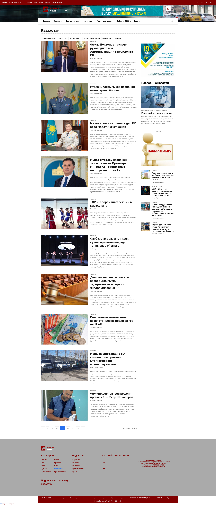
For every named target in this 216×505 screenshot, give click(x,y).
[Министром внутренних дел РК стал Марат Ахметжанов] (64, 135)
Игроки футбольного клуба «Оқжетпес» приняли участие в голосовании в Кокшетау (163, 228)
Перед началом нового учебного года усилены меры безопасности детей (162, 176)
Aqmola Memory (75, 38)
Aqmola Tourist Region (92, 38)
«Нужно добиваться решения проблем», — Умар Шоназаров (111, 395)
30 (78, 428)
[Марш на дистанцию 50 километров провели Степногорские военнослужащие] (64, 365)
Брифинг (118, 38)
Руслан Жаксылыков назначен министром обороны (112, 88)
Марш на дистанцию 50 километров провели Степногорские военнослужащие (107, 359)
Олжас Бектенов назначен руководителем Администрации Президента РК (111, 50)
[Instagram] (202, 2)
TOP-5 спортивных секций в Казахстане (111, 203)
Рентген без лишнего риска (156, 113)
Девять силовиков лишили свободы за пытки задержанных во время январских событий (109, 283)
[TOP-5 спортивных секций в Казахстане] (64, 214)
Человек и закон (157, 186)
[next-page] (83, 428)
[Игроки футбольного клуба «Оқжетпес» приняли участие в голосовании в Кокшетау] (145, 226)
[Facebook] (197, 2)
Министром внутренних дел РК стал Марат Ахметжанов (113, 125)
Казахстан (93, 41)
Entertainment (107, 38)
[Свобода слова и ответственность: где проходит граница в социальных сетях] (145, 190)
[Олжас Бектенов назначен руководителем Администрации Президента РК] (64, 56)
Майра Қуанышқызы (96, 249)
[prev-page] (43, 428)
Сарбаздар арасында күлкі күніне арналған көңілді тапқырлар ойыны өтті (109, 242)
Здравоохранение (147, 110)
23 (57, 428)
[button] (171, 21)
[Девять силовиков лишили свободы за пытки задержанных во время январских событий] (64, 289)
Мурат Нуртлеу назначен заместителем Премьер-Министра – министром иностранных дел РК (108, 165)
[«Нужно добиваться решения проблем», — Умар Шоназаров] (64, 405)
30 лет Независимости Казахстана (54, 38)
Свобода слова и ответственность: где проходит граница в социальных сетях (162, 192)
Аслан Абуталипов (96, 58)
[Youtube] (211, 2)
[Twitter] (206, 2)
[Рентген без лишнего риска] (158, 97)
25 (68, 428)
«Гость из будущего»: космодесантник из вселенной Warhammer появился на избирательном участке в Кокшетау (163, 210)
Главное (154, 170)
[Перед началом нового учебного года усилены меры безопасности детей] (145, 174)
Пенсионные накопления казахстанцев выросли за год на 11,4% (112, 321)
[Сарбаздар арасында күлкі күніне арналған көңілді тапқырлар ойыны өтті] (64, 250)
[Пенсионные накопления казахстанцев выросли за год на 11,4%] (64, 329)
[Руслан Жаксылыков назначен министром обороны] (64, 98)
